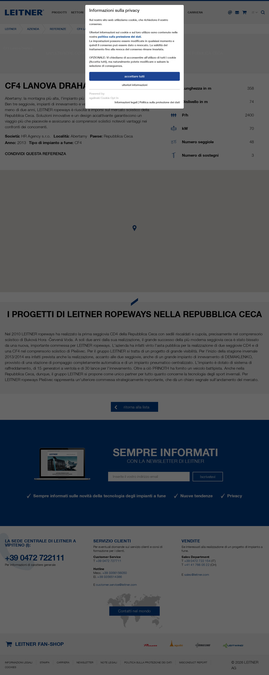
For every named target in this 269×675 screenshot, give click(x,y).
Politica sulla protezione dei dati (159, 102)
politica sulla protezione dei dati (119, 36)
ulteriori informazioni (134, 84)
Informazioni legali (126, 102)
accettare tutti (134, 76)
